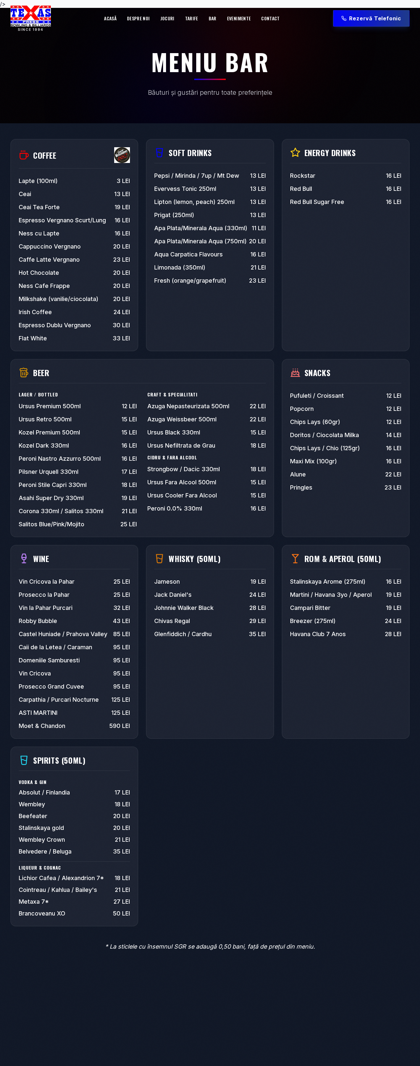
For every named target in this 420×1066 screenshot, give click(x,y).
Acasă (110, 18)
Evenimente (239, 18)
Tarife (191, 18)
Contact (270, 18)
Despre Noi (138, 18)
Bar (213, 18)
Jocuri (167, 18)
